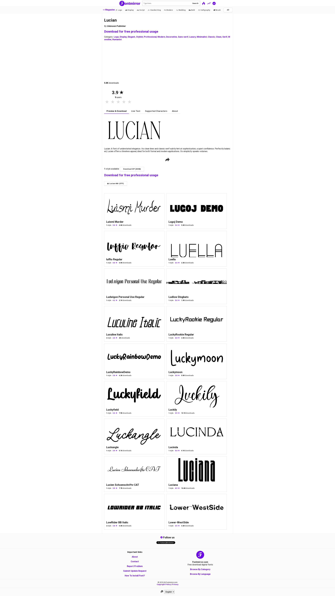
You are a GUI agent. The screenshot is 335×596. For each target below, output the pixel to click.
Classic (211, 37)
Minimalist (202, 37)
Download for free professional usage (131, 31)
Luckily (173, 409)
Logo (116, 37)
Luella (172, 259)
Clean (218, 37)
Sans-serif (183, 37)
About (135, 557)
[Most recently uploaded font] (203, 3)
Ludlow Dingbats (179, 297)
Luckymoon (175, 372)
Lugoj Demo (176, 221)
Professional (150, 37)
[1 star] (107, 102)
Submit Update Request (134, 571)
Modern (161, 37)
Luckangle (112, 447)
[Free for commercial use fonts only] (214, 3)
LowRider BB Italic (117, 522)
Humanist (117, 39)
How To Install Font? (135, 575)
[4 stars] (124, 102)
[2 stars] (112, 102)
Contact (135, 561)
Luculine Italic (114, 334)
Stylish (139, 37)
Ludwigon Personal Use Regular (125, 297)
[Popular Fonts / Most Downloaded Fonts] (208, 3)
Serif (224, 37)
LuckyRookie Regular (181, 334)
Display (123, 37)
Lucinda (173, 447)
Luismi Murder (115, 221)
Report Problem (135, 566)
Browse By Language (200, 574)
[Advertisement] (167, 61)
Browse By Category (200, 569)
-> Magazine (109, 10)
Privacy (175, 584)
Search (195, 3)
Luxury (192, 37)
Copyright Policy (164, 584)
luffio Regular (114, 259)
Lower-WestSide (179, 522)
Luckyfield (112, 409)
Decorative (171, 37)
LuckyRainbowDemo (118, 372)
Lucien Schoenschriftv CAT (122, 484)
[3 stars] (118, 102)
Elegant (131, 37)
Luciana (173, 484)
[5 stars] (129, 102)
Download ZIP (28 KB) (132, 169)
